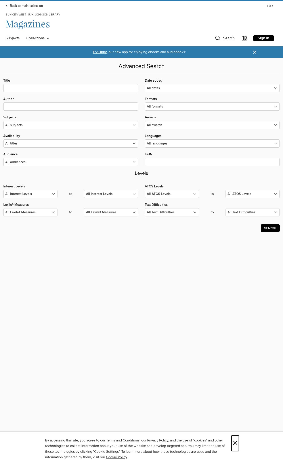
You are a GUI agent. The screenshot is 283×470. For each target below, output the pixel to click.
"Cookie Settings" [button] (106, 451)
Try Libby (100, 52)
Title (6, 81)
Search (270, 228)
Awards (150, 117)
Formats (151, 99)
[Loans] (244, 39)
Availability (11, 136)
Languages (153, 136)
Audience (10, 154)
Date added (153, 81)
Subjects (13, 38)
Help (270, 6)
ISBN (148, 154)
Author (8, 99)
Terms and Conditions (123, 440)
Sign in (263, 38)
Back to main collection (26, 6)
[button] (224, 39)
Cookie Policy (116, 457)
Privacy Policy (157, 440)
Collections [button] (36, 38)
